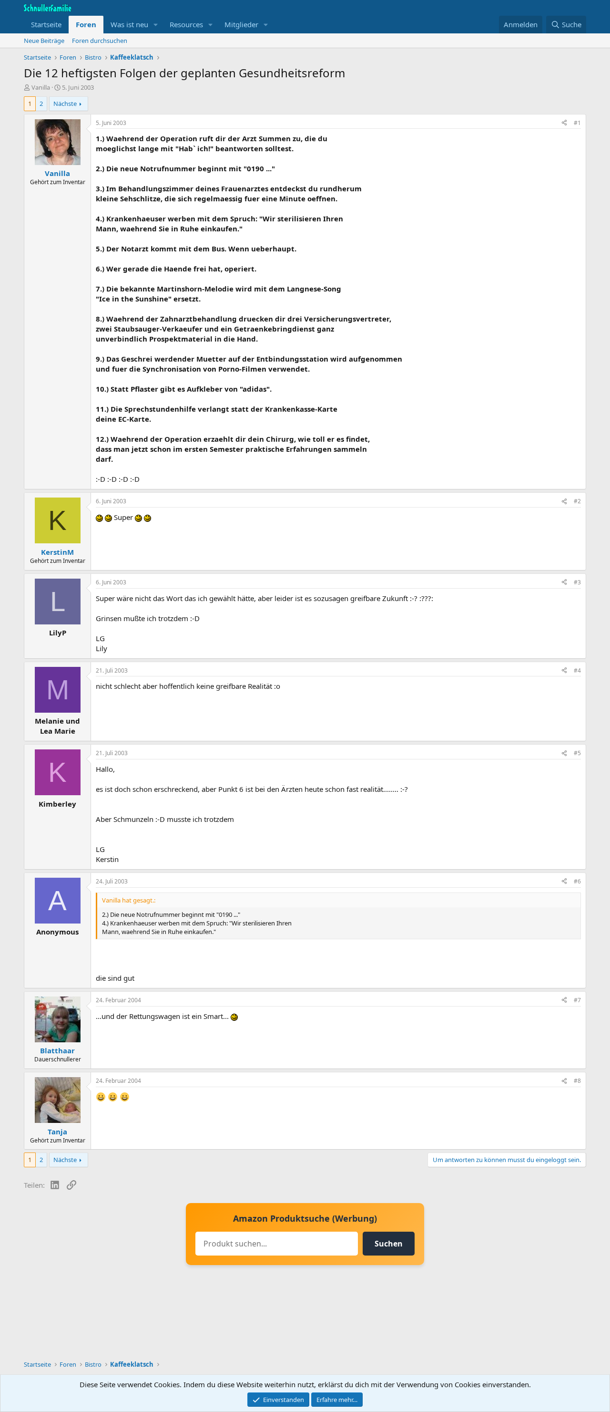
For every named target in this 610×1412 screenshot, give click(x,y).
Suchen (389, 1243)
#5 (577, 753)
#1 (577, 123)
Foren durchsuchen (99, 40)
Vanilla (40, 87)
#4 (577, 670)
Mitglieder (241, 24)
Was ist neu (129, 24)
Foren (86, 24)
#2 (577, 501)
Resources (186, 24)
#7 (577, 1000)
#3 (577, 582)
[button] (156, 24)
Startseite (46, 24)
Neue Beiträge (44, 40)
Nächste (65, 103)
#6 (577, 881)
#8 (577, 1081)
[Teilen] (564, 123)
